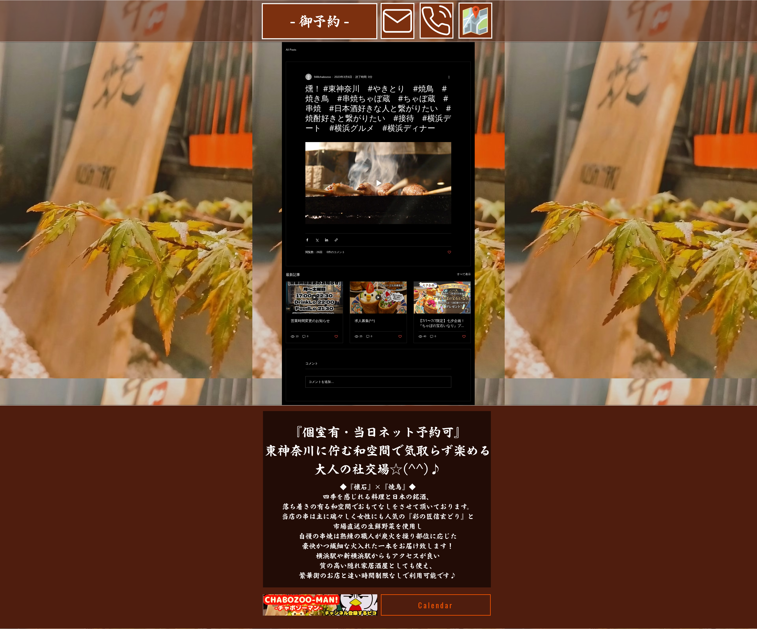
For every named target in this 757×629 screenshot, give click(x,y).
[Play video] (378, 183)
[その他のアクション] (449, 76)
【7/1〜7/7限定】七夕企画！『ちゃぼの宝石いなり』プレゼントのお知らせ (442, 323)
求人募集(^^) (365, 320)
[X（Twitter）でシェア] (317, 240)
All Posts (291, 49)
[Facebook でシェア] (307, 240)
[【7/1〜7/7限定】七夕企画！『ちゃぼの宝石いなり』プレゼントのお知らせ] (442, 298)
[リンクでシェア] (336, 240)
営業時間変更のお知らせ (310, 320)
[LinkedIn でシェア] (326, 240)
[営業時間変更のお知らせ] (314, 298)
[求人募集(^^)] (378, 298)
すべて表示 (464, 274)
